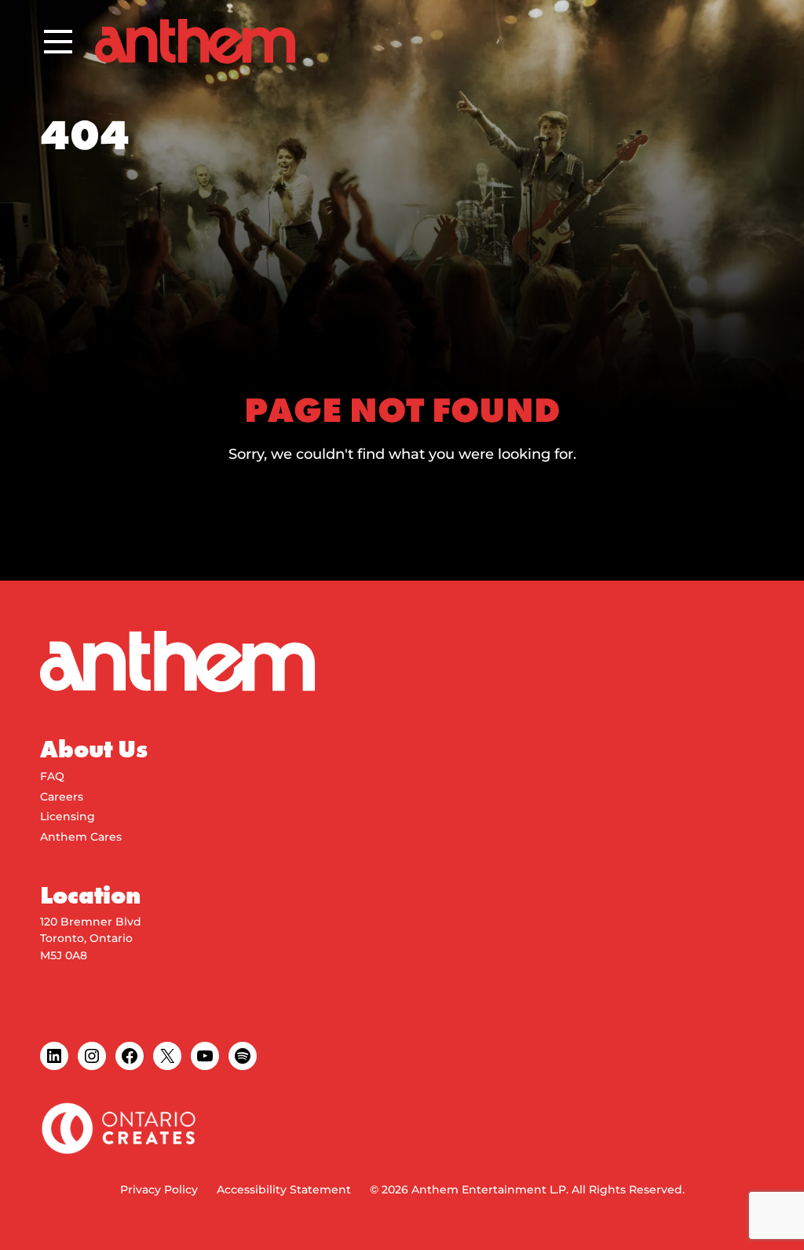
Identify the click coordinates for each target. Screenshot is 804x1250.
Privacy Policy (159, 1189)
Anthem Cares (81, 837)
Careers (61, 797)
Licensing (67, 816)
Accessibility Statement (284, 1189)
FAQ (52, 776)
